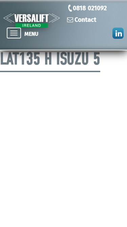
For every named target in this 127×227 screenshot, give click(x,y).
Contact (85, 19)
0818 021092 (90, 8)
